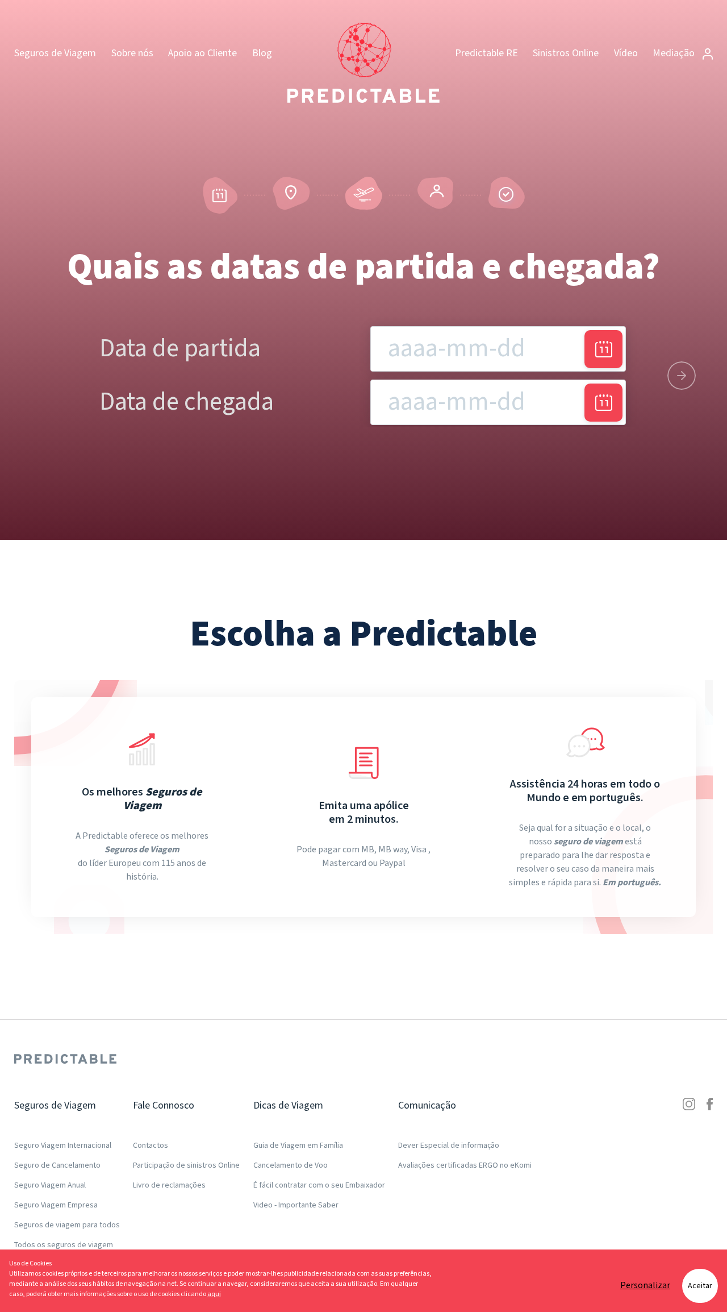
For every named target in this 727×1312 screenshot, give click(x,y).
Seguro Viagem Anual (50, 1185)
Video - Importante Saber (296, 1205)
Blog (262, 53)
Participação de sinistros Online (186, 1165)
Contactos (150, 1145)
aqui (214, 1294)
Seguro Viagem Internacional (62, 1145)
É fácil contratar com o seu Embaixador (319, 1185)
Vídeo (626, 53)
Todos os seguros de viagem (63, 1245)
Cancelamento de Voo (290, 1165)
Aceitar (700, 1286)
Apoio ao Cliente (202, 53)
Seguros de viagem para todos (67, 1225)
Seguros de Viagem (55, 53)
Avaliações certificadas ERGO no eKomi (465, 1165)
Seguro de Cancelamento (57, 1165)
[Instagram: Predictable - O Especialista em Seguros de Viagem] (689, 1176)
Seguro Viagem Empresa (56, 1205)
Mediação (675, 53)
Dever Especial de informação (448, 1145)
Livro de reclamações (169, 1185)
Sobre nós (132, 53)
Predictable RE (486, 53)
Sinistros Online (566, 53)
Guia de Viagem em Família (298, 1145)
